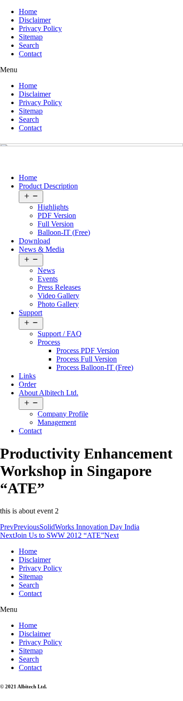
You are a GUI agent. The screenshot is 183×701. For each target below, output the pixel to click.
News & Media (41, 249)
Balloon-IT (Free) (64, 232)
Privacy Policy (40, 28)
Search (29, 45)
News (46, 270)
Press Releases (59, 287)
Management (57, 422)
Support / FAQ (60, 334)
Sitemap (31, 37)
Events (48, 279)
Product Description (48, 186)
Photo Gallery (58, 304)
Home (28, 11)
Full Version (56, 224)
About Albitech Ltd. (48, 393)
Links (27, 376)
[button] (91, 70)
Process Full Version (86, 359)
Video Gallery (58, 296)
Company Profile (63, 414)
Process (49, 342)
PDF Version (57, 215)
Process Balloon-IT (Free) (94, 367)
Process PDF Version (87, 350)
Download (34, 241)
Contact (30, 54)
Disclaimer (35, 20)
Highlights (53, 207)
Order (27, 384)
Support (30, 313)
